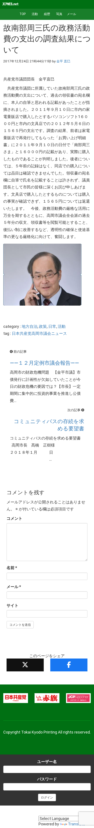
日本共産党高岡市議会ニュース (39, 333)
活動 (35, 14)
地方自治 (29, 326)
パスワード (47, 779)
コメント (14, 518)
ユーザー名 (47, 761)
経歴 (47, 14)
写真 (59, 14)
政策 (43, 326)
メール (71, 14)
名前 (12, 567)
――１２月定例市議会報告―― (44, 363)
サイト (12, 605)
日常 (52, 326)
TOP (22, 14)
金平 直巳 (63, 61)
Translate (76, 824)
